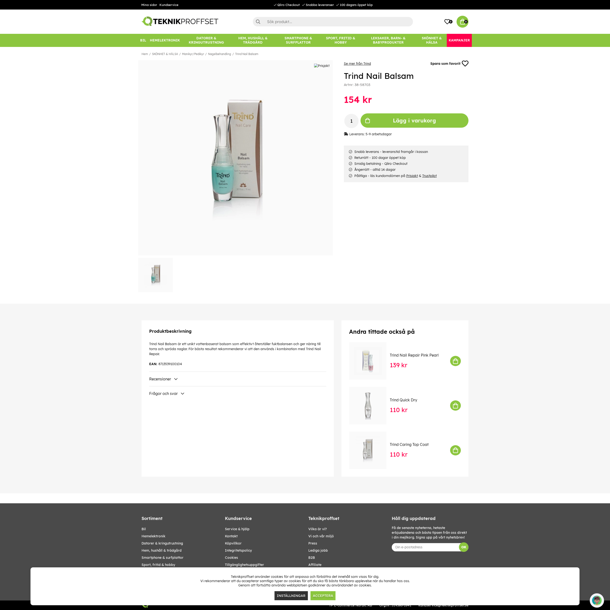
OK (463, 547)
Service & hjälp (237, 529)
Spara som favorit (445, 63)
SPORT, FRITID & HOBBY (158, 565)
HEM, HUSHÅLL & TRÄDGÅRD (162, 550)
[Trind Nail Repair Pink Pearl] (371, 361)
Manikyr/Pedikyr (193, 54)
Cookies (231, 557)
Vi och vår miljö (321, 536)
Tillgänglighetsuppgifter (244, 565)
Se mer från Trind (357, 63)
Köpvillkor (233, 543)
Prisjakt (412, 176)
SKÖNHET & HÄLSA (165, 54)
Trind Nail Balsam (246, 54)
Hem (145, 54)
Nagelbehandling (219, 54)
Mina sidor (149, 5)
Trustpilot (429, 176)
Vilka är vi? (317, 529)
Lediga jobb (318, 550)
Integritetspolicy (238, 550)
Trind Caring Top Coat (409, 444)
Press (312, 543)
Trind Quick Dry (403, 400)
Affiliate (314, 565)
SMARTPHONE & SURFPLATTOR (162, 557)
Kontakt (231, 536)
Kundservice (168, 5)
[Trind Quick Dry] (371, 405)
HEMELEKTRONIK (153, 536)
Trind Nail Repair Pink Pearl (414, 355)
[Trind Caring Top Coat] (371, 450)
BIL (144, 529)
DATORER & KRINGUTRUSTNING (162, 543)
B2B (311, 557)
